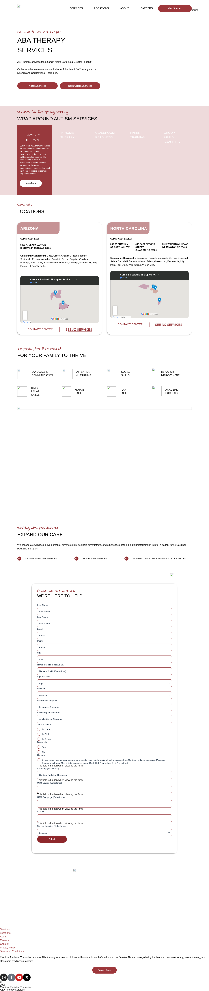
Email (40, 629)
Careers (146, 8)
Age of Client (43, 676)
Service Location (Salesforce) (51, 826)
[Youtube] (19, 977)
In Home (46, 729)
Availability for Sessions (48, 712)
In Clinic (46, 734)
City (39, 653)
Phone (40, 641)
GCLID (40, 811)
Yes (44, 747)
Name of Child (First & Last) (50, 664)
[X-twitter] (27, 977)
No (43, 752)
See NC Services (168, 324)
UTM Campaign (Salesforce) (51, 797)
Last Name (42, 617)
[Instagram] (4, 977)
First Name (42, 605)
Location (41, 688)
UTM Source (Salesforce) (49, 783)
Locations (101, 8)
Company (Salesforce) (48, 768)
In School (46, 739)
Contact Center (40, 329)
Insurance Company (47, 700)
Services (76, 8)
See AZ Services (78, 329)
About (124, 8)
